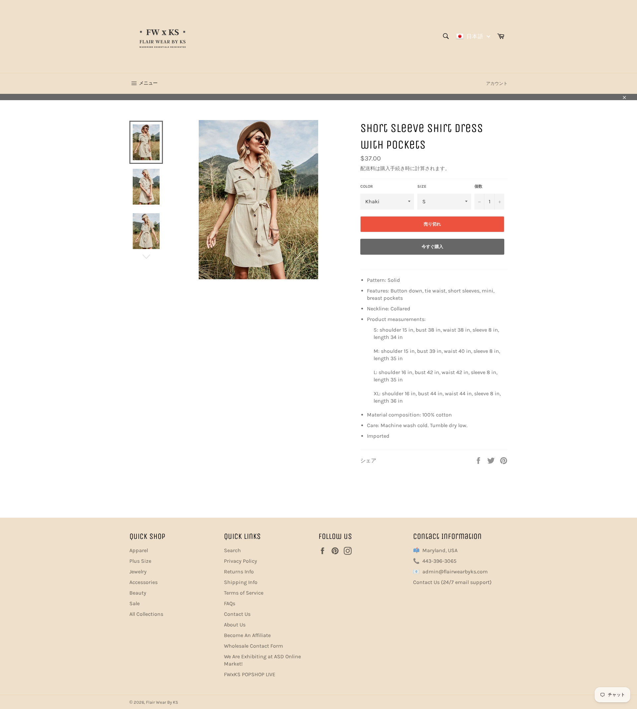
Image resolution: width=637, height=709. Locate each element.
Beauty (137, 593)
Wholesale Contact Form (253, 646)
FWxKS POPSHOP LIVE (249, 674)
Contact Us (237, 614)
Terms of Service (243, 593)
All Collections (146, 614)
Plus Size (140, 561)
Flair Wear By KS (162, 702)
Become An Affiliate (247, 635)
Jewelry (138, 571)
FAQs (229, 603)
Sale (134, 603)
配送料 (367, 168)
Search (232, 550)
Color (366, 186)
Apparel (138, 550)
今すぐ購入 (432, 246)
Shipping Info (240, 582)
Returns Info (239, 571)
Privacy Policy (240, 561)
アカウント (497, 83)
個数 (478, 186)
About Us (235, 624)
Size (421, 186)
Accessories (143, 582)
